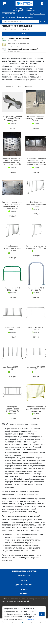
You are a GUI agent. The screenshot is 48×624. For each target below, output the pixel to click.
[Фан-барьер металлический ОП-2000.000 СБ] (12, 392)
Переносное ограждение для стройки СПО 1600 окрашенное (36, 409)
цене (19, 86)
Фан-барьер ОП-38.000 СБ (12, 368)
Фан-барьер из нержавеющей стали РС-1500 (12, 248)
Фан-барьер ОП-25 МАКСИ (12, 328)
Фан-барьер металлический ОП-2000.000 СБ (12, 409)
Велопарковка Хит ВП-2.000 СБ (12, 289)
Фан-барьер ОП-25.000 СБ (36, 368)
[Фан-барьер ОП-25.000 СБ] (35, 352)
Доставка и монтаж (24, 585)
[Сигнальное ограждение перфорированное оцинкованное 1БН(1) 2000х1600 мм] (12, 188)
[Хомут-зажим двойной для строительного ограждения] (12, 102)
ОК (42, 614)
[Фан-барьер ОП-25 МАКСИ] (12, 313)
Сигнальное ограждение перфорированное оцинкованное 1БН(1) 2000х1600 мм (12, 205)
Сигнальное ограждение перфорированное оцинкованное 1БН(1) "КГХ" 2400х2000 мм (12, 161)
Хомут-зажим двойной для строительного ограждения (12, 119)
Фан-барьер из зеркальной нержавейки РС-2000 (36, 204)
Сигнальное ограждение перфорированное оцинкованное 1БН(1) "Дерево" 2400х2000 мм (36, 161)
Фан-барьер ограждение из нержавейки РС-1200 (36, 247)
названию (29, 86)
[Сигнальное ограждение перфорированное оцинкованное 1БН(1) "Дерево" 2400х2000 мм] (35, 144)
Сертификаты (24, 576)
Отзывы (24, 589)
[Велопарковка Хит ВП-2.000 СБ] (12, 273)
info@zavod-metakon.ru (37, 14)
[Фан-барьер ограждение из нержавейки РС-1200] (35, 231)
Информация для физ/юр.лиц (24, 571)
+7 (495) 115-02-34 (24, 9)
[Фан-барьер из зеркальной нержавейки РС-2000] (35, 188)
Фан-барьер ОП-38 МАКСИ (35, 328)
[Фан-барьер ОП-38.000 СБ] (12, 352)
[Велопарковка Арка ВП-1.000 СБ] (35, 273)
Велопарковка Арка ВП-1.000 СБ (35, 289)
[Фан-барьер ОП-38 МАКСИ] (35, 313)
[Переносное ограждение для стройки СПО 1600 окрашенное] (35, 392)
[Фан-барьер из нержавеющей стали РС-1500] (12, 231)
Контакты (24, 594)
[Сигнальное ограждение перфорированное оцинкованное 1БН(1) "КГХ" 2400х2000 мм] (12, 144)
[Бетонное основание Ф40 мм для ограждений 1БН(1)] (35, 102)
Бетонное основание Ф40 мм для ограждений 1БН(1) (35, 119)
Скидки (24, 580)
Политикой (29, 619)
